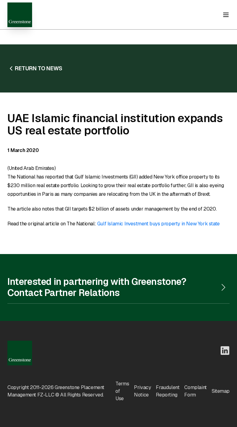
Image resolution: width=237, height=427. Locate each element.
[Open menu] (226, 14)
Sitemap (221, 391)
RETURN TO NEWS (38, 68)
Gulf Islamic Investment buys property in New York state (158, 223)
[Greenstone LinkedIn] (225, 350)
